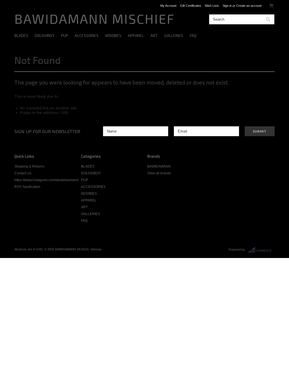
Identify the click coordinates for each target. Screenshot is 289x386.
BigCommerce (261, 250)
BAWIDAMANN (159, 166)
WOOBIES (113, 35)
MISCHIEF (94, 18)
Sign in (227, 5)
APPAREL (136, 35)
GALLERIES (173, 35)
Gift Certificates (190, 5)
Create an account (249, 5)
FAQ (193, 35)
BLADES (21, 35)
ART (154, 35)
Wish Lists (212, 5)
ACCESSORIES (86, 35)
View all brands (159, 173)
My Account (168, 5)
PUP (64, 35)
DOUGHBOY (44, 35)
